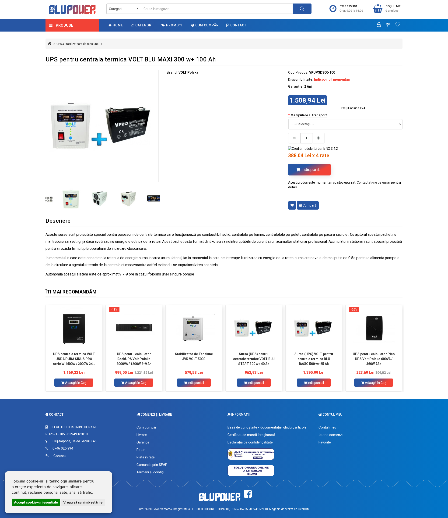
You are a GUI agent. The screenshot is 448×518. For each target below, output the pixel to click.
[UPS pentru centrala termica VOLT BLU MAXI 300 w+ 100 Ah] (103, 126)
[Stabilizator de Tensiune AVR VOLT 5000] (194, 328)
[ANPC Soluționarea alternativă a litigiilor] (251, 454)
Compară (309, 205)
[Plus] (318, 138)
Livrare (141, 435)
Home (117, 25)
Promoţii (174, 25)
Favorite (324, 442)
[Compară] (388, 25)
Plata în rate (145, 457)
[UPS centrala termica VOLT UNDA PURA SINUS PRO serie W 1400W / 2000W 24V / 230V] (74, 328)
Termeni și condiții (150, 472)
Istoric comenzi (330, 435)
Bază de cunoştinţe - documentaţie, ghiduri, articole (267, 427)
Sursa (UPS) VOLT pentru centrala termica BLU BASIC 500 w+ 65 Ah (313, 359)
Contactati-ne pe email (373, 182)
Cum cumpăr (206, 25)
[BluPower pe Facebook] (248, 494)
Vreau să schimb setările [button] (82, 502)
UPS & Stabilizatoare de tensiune (77, 44)
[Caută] (302, 9)
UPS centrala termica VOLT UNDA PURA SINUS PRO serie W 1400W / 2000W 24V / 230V (74, 359)
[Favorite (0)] (398, 25)
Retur (140, 450)
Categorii (144, 25)
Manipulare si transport (308, 115)
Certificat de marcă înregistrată (251, 435)
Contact (237, 25)
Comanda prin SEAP (151, 465)
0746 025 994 (348, 6)
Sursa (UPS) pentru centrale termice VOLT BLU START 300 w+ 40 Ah (254, 359)
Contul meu (327, 427)
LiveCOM (303, 509)
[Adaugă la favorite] (292, 205)
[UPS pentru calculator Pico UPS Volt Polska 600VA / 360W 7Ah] (373, 328)
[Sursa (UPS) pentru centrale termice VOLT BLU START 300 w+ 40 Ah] (254, 328)
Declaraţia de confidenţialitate (250, 442)
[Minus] (294, 138)
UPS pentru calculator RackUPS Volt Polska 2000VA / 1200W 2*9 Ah (133, 359)
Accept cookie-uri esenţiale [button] (36, 502)
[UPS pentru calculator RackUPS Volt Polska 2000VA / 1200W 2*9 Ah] (134, 328)
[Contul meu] (379, 25)
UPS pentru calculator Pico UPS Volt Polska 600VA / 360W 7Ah (374, 359)
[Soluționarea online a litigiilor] (251, 470)
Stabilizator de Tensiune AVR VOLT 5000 (194, 356)
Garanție (142, 442)
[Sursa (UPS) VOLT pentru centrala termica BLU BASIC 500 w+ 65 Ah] (314, 328)
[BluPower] (72, 9)
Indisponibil (311, 169)
